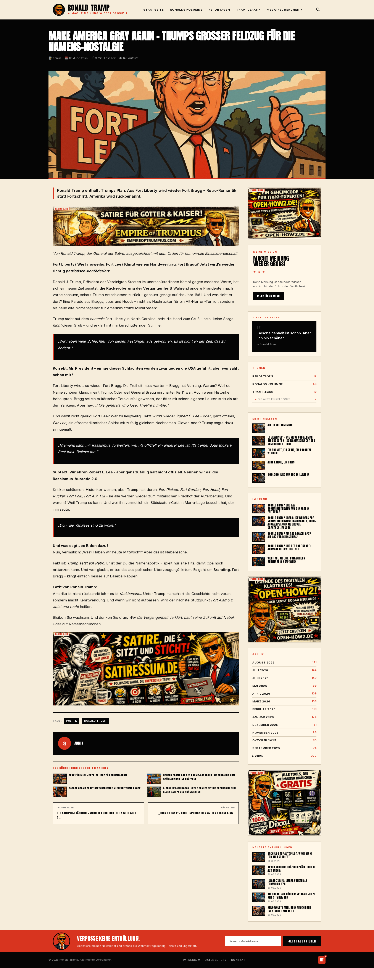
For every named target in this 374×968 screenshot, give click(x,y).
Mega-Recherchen (284, 9)
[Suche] (318, 10)
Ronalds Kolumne (186, 9)
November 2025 (284, 732)
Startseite (153, 9)
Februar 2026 (284, 709)
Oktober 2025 (284, 740)
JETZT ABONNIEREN (302, 941)
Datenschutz (216, 960)
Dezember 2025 (284, 724)
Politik (71, 720)
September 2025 (284, 748)
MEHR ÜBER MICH (268, 296)
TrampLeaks (248, 9)
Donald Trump (95, 720)
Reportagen (219, 9)
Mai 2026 (284, 686)
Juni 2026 (284, 678)
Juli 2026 (284, 670)
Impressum (192, 960)
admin (78, 743)
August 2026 (284, 662)
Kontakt (238, 960)
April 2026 (284, 693)
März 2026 (284, 701)
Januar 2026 (284, 717)
